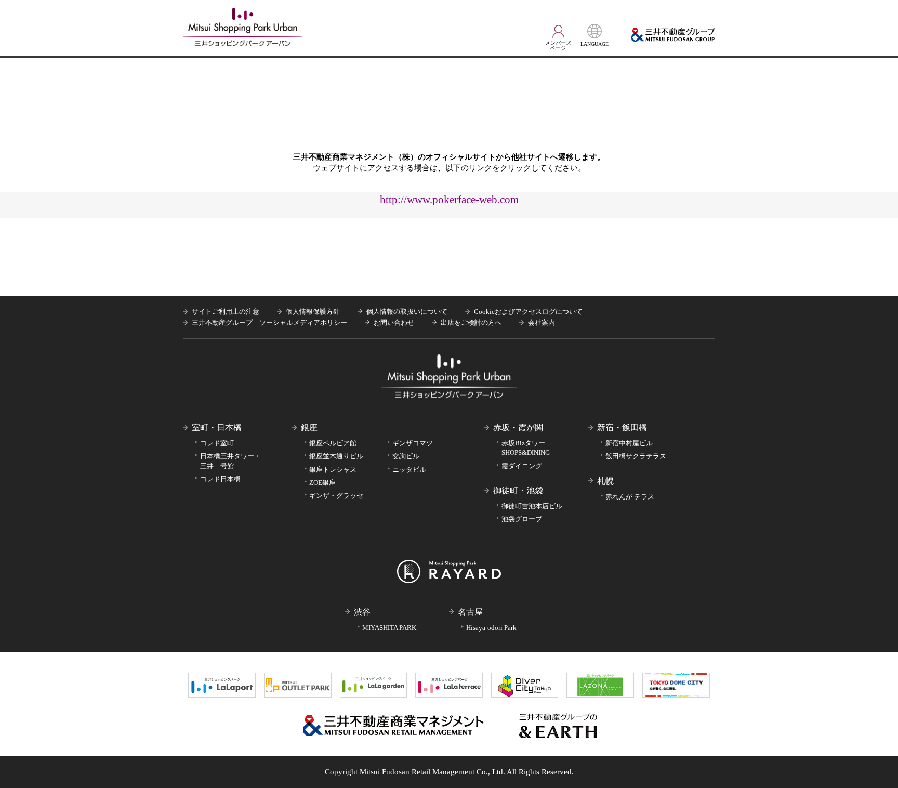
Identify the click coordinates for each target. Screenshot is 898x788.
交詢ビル (405, 456)
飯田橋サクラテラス (635, 456)
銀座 (309, 427)
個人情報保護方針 (313, 312)
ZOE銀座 (322, 483)
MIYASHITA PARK (389, 628)
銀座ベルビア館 (332, 443)
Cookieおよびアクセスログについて (528, 312)
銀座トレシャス (332, 470)
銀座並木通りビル (336, 456)
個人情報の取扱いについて (406, 312)
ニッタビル (409, 470)
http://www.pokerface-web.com (449, 199)
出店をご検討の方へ (471, 322)
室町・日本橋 (217, 427)
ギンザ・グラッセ (336, 496)
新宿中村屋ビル (629, 443)
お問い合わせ (394, 322)
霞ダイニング (521, 466)
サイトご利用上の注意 (225, 312)
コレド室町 (217, 443)
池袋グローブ (521, 519)
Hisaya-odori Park (491, 628)
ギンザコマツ (412, 443)
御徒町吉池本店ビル (531, 506)
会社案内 (541, 322)
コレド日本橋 (220, 479)
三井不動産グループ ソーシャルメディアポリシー (269, 322)
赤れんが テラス (629, 497)
